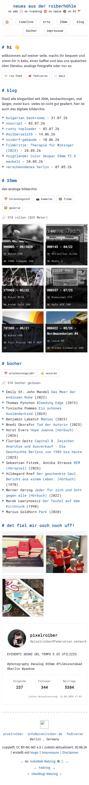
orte (46, 22)
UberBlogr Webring (44, 774)
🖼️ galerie (12, 207)
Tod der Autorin (52, 424)
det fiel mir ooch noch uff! (41, 525)
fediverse (74, 734)
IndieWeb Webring (42, 761)
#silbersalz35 (19, 134)
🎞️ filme (65, 199)
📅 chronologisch (17, 199)
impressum (55, 31)
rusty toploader (21, 128)
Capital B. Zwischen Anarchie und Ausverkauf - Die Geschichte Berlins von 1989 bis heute (44, 446)
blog (80, 22)
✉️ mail (59, 75)
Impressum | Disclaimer (60, 752)
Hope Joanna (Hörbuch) (52, 430)
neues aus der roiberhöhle (44, 6)
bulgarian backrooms (25, 117)
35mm (63, 22)
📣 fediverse (37, 75)
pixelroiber (13, 734)
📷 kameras (44, 199)
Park (43, 511)
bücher (31, 31)
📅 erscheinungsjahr (19, 373)
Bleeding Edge (50, 402)
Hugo (34, 752)
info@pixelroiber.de (44, 734)
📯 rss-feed (13, 75)
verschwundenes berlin (27, 166)
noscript (14, 123)
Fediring (44, 768)
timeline (26, 22)
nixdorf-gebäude (21, 139)
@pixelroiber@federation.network (58, 641)
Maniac (47, 419)
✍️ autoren (49, 373)
